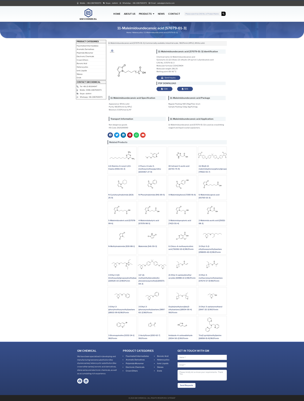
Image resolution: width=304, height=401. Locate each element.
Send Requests (186, 385)
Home (128, 32)
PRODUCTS (145, 13)
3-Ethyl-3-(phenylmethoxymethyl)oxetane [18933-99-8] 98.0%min (121, 310)
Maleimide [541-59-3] (147, 246)
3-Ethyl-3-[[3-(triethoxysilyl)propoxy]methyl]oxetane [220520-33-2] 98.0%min (124, 278)
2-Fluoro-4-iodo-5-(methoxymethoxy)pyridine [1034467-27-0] (149, 169)
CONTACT (174, 13)
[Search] (223, 14)
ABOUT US (129, 13)
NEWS (161, 13)
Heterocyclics (137, 32)
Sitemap (171, 398)
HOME (116, 13)
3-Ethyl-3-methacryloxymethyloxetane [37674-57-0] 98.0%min (211, 278)
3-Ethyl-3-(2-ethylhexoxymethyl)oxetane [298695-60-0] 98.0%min (210, 249)
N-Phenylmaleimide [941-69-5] (151, 195)
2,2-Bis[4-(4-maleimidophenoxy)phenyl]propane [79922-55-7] (213, 169)
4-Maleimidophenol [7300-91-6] (182, 195)
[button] (110, 135)
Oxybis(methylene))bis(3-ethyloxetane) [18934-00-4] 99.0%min (180, 310)
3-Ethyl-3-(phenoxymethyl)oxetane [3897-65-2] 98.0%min (151, 310)
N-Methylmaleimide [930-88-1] (121, 246)
